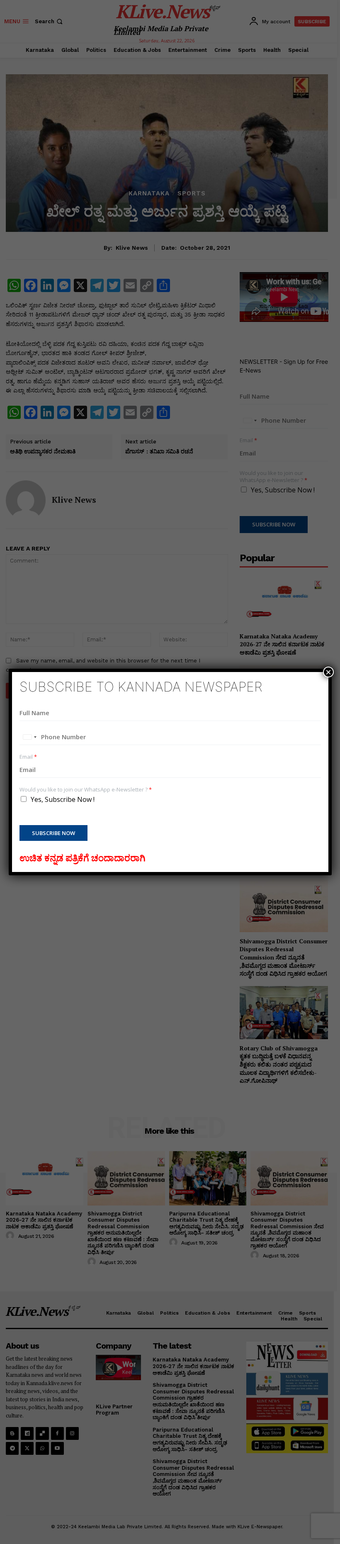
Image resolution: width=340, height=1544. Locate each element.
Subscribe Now (53, 833)
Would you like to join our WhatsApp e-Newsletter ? (85, 789)
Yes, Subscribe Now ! (63, 799)
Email (28, 756)
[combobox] (29, 737)
